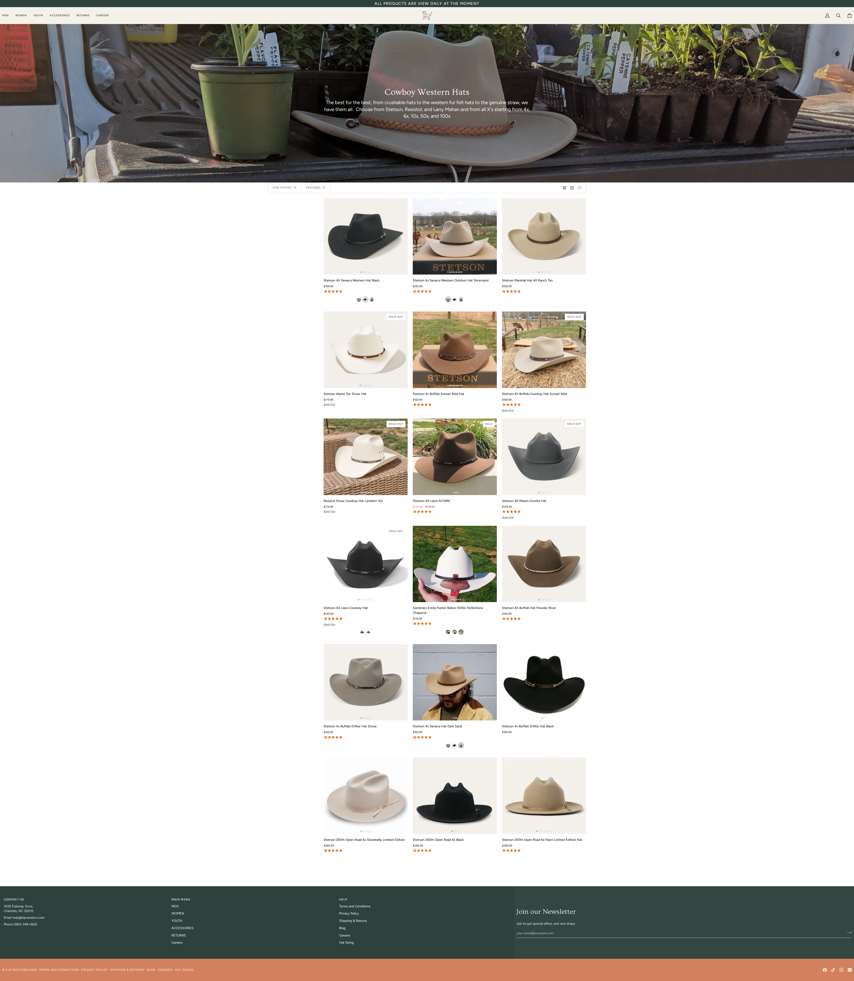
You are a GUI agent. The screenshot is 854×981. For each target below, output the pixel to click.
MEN (175, 906)
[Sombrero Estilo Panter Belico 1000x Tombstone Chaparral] (455, 564)
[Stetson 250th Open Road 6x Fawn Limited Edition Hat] (544, 795)
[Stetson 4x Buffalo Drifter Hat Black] (544, 682)
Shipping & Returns (353, 921)
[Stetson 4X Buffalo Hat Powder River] (544, 564)
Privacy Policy (349, 913)
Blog (342, 928)
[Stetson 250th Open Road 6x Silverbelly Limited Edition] (366, 795)
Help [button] (343, 899)
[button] (7, 15)
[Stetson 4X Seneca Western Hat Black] (366, 236)
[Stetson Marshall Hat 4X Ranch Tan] (544, 236)
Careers (177, 943)
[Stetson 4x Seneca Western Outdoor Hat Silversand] (455, 236)
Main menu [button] (181, 899)
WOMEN (177, 913)
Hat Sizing (346, 943)
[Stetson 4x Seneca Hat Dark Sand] (455, 682)
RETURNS (178, 935)
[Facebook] (825, 970)
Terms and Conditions (354, 906)
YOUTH (176, 921)
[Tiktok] (833, 970)
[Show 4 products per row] (581, 188)
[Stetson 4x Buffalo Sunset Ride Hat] (455, 349)
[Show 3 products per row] (572, 188)
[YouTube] (850, 970)
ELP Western (17, 969)
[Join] (848, 932)
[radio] (359, 299)
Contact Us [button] (14, 899)
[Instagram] (841, 970)
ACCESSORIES (182, 928)
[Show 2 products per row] (564, 188)
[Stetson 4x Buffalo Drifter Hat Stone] (366, 682)
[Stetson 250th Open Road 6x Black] (455, 795)
